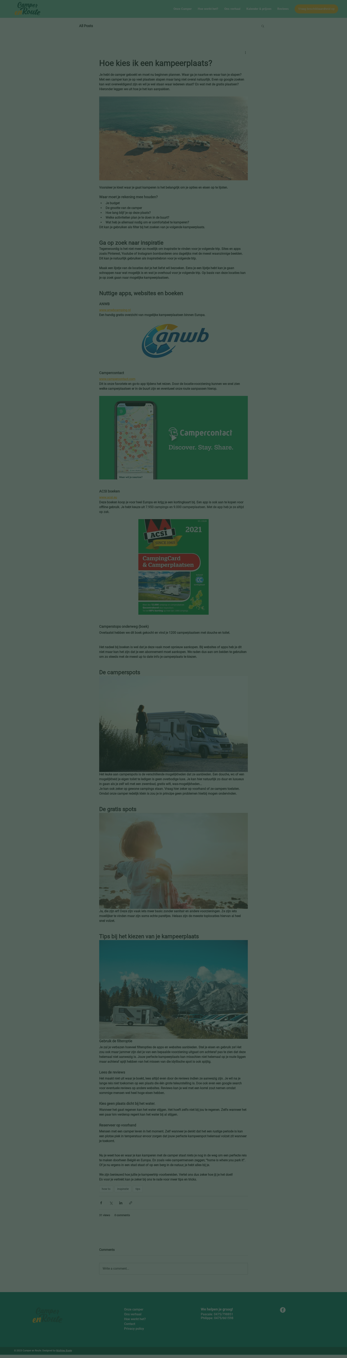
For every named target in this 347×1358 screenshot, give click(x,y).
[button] (229, 653)
